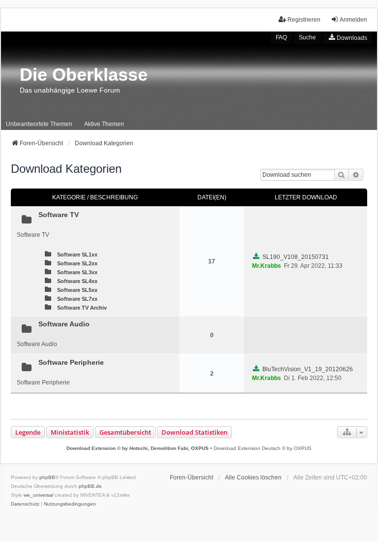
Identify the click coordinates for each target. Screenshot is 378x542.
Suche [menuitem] (307, 37)
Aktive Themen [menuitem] (104, 124)
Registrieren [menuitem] (303, 19)
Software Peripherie (71, 362)
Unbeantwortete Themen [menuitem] (39, 124)
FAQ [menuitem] (281, 37)
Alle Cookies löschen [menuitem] (253, 477)
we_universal (38, 495)
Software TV (58, 215)
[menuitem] (347, 38)
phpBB (47, 477)
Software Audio (64, 324)
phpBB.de (90, 486)
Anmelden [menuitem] (353, 19)
